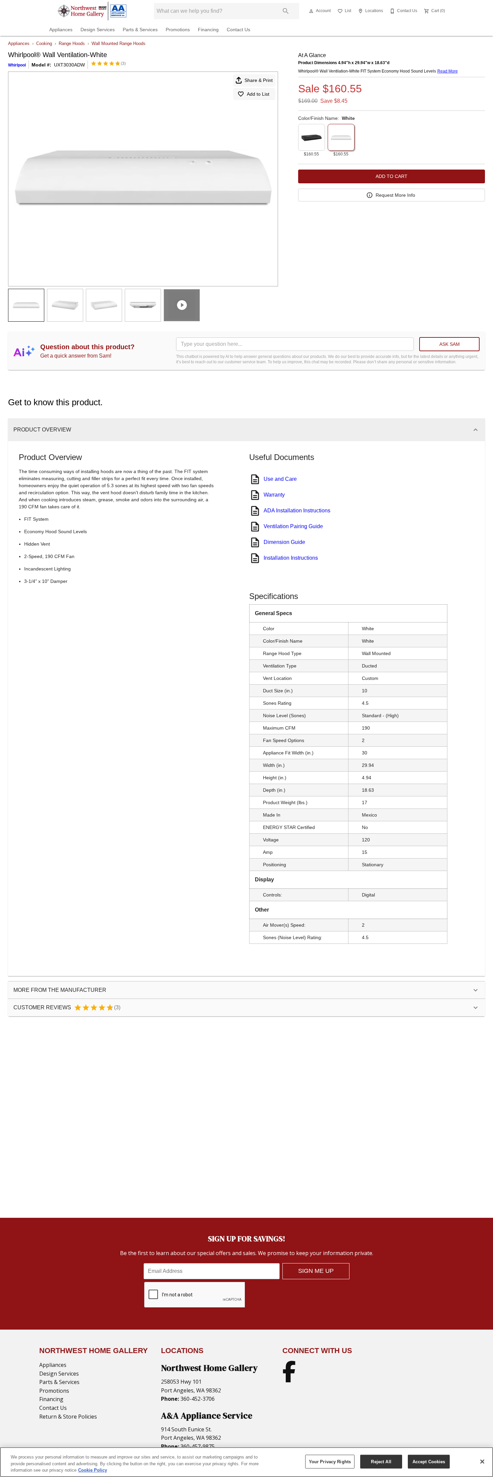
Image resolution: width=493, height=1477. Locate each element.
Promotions (178, 29)
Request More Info (395, 195)
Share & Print (258, 80)
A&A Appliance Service (206, 1416)
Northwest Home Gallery (209, 1368)
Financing (208, 29)
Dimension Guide (284, 542)
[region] (246, 1462)
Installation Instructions (291, 558)
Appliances (60, 29)
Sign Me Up (316, 1270)
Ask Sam (449, 344)
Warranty (274, 495)
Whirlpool (17, 65)
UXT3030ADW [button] (69, 64)
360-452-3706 (197, 1398)
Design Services (97, 29)
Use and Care (280, 479)
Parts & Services (140, 29)
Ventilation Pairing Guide (293, 526)
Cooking (44, 43)
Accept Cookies (429, 1461)
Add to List (258, 94)
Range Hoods (72, 43)
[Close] (482, 1461)
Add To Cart (391, 176)
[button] (311, 11)
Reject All (381, 1461)
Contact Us (238, 29)
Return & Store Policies (68, 1416)
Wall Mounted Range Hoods (119, 43)
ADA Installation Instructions (297, 510)
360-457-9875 (197, 1446)
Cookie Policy (92, 1470)
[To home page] (91, 11)
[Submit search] (285, 11)
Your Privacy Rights (330, 1461)
